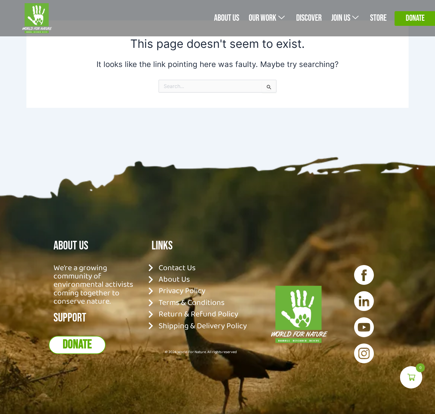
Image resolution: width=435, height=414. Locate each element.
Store (378, 18)
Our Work (262, 18)
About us (226, 18)
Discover (309, 18)
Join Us (340, 18)
